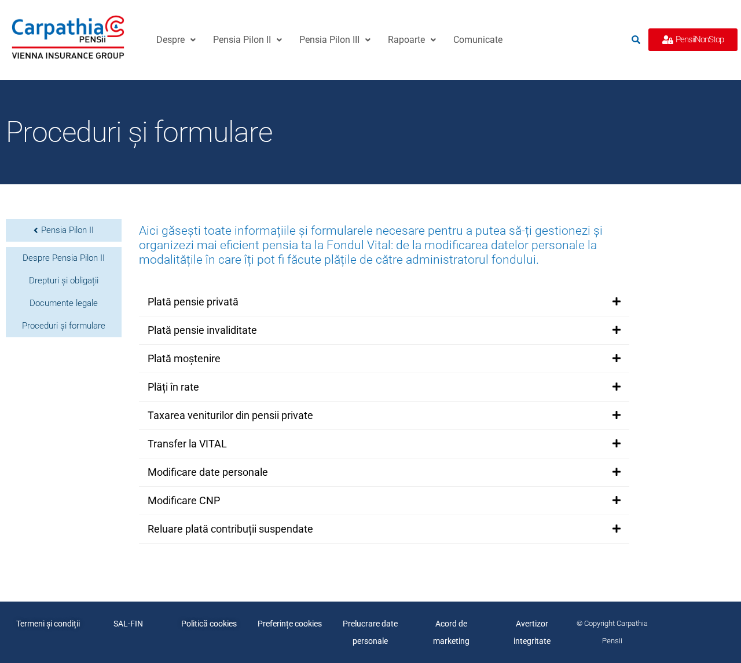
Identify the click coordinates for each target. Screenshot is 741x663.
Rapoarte (406, 39)
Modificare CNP (184, 500)
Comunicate (477, 39)
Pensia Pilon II (242, 39)
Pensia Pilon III (329, 39)
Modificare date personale (208, 472)
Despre (170, 39)
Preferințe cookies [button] (290, 623)
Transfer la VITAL (187, 444)
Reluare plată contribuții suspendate (230, 529)
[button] (176, 40)
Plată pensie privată (193, 302)
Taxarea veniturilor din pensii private (230, 415)
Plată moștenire (184, 358)
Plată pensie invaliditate (202, 330)
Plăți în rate (173, 387)
